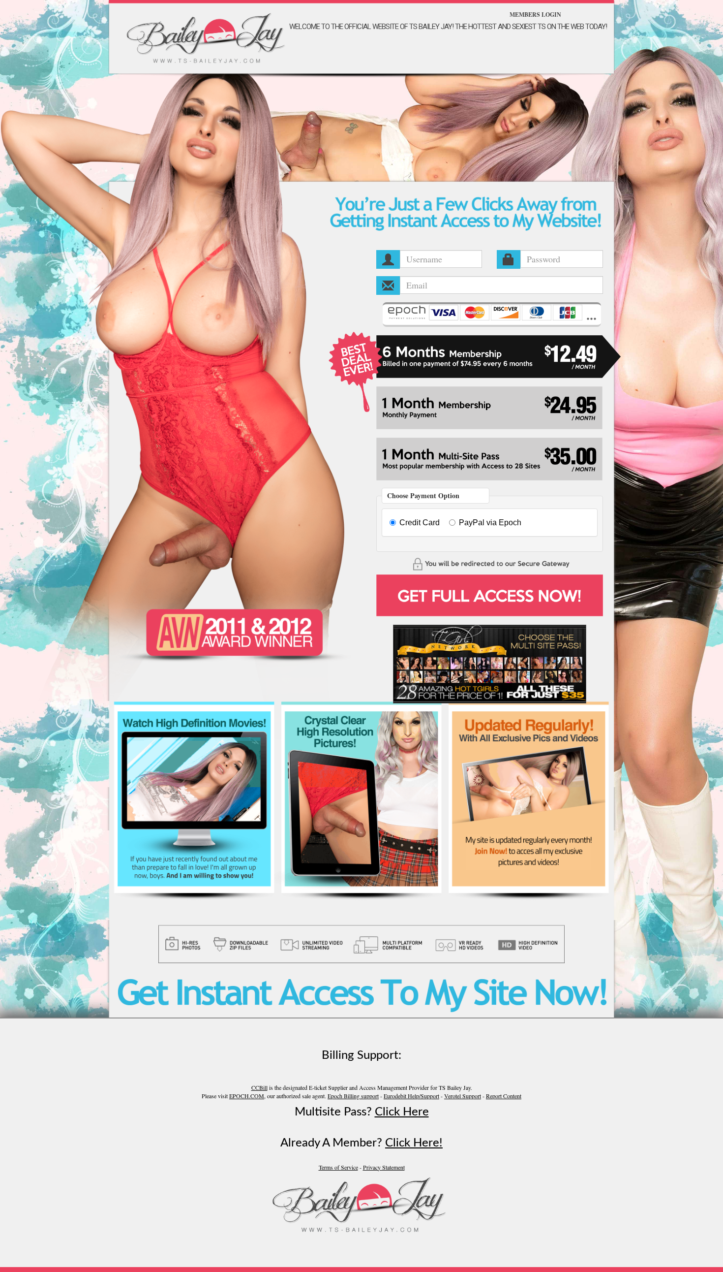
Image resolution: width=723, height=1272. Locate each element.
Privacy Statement (384, 1167)
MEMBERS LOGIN (535, 14)
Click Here (402, 1112)
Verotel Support (462, 1096)
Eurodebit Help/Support (411, 1096)
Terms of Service (338, 1167)
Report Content (503, 1096)
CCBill (259, 1087)
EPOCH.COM (246, 1096)
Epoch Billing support (353, 1096)
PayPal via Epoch (490, 522)
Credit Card (419, 522)
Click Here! (414, 1143)
